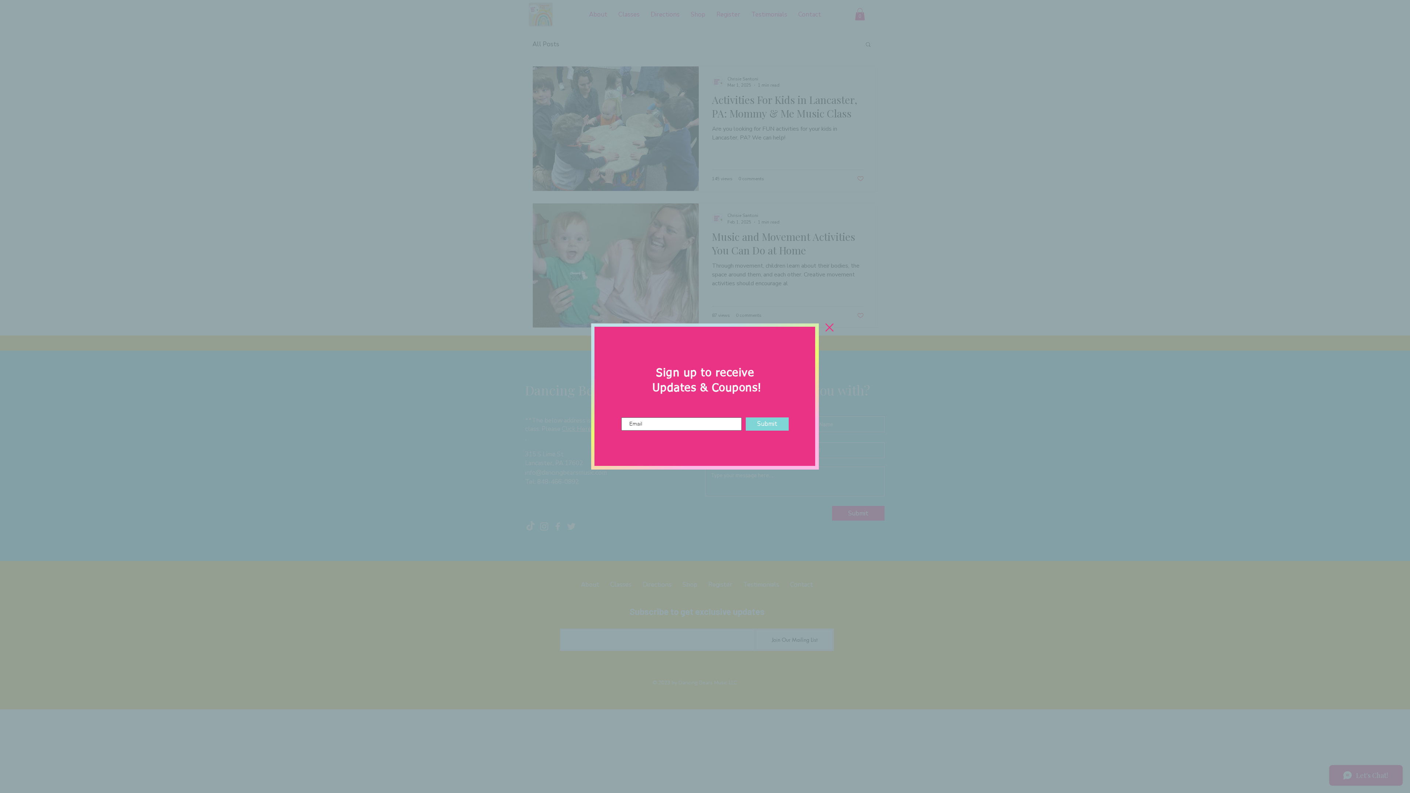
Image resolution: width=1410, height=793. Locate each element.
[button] (829, 327)
